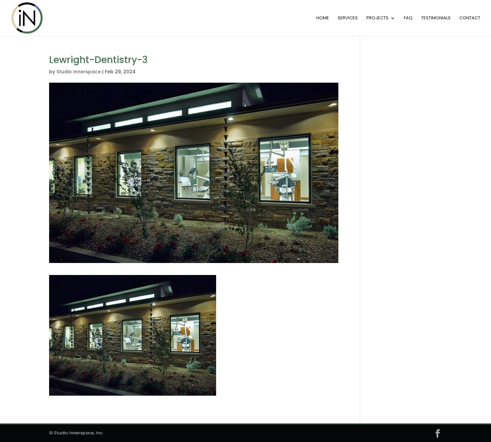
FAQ (408, 18)
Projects (377, 18)
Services (348, 18)
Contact (469, 18)
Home (322, 18)
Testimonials (436, 18)
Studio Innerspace (78, 71)
